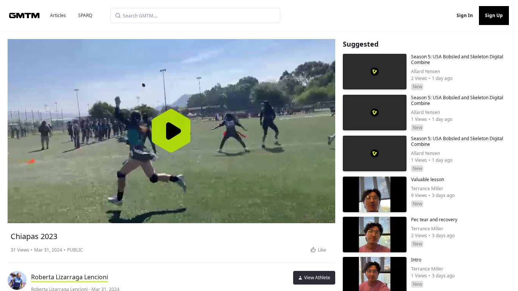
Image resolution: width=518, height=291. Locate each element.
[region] (171, 131)
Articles (58, 15)
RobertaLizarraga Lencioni (69, 277)
